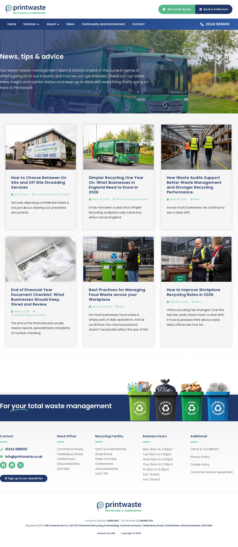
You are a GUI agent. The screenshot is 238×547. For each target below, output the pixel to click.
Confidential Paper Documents (53, 194)
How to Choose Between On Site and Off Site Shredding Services (38, 182)
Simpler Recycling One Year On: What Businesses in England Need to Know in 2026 (116, 185)
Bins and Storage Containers (132, 199)
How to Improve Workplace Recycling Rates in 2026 (194, 292)
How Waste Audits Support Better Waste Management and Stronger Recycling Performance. (194, 185)
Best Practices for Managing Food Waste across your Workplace (117, 294)
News (197, 199)
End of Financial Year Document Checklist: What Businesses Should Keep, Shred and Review (37, 297)
